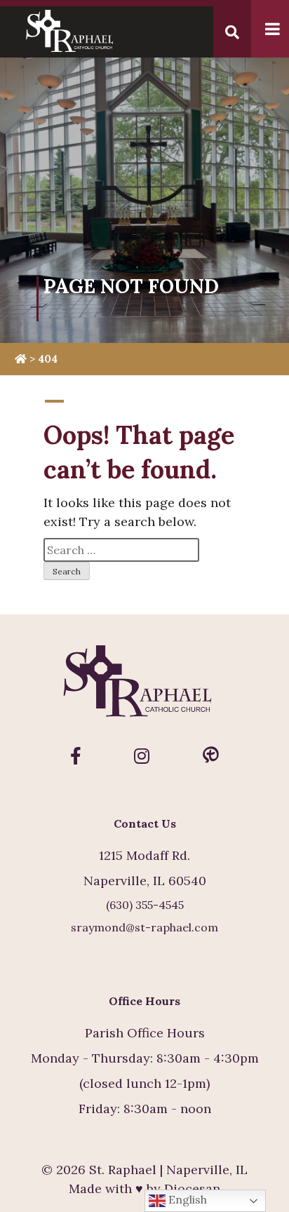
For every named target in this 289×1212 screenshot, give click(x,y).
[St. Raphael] (144, 687)
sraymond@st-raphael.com (144, 927)
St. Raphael (122, 1170)
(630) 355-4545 (145, 905)
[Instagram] (141, 756)
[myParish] (211, 756)
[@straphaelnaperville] (75, 756)
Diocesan (192, 1188)
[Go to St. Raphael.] (21, 358)
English (186, 1199)
